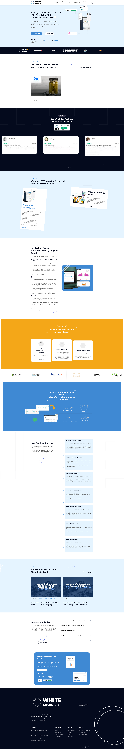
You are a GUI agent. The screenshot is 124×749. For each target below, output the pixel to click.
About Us (84, 2)
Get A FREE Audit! (42, 669)
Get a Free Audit (50, 33)
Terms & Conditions (41, 720)
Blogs (56, 730)
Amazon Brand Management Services (39, 735)
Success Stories (64, 2)
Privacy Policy (33, 720)
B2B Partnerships (71, 730)
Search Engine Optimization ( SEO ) (39, 740)
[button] (56, 2)
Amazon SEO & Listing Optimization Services (41, 738)
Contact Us (69, 734)
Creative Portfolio (59, 734)
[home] (41, 2)
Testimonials (58, 736)
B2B (70, 2)
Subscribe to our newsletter (83, 704)
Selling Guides (58, 732)
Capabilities (55, 2)
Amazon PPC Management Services (46, 598)
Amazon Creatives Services (37, 733)
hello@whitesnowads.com (84, 730)
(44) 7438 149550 (82, 732)
